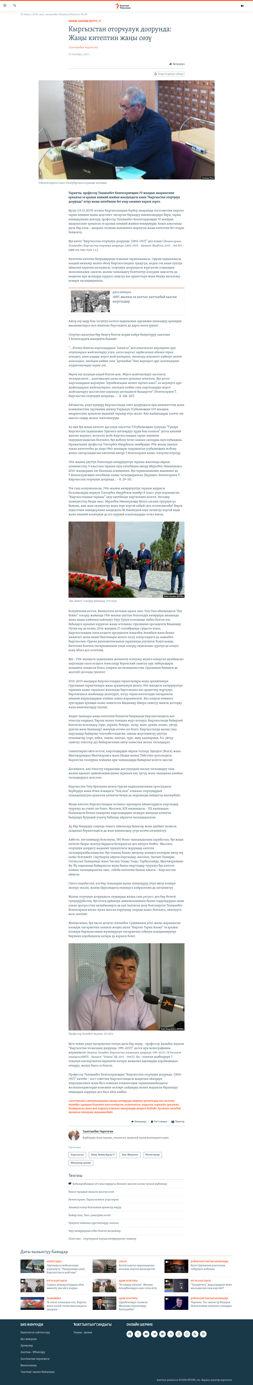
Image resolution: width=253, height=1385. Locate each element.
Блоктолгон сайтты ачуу (35, 1332)
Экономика (54, 1298)
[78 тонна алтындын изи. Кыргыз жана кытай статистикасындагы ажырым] (32, 1303)
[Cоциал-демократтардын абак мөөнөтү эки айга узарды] (32, 1285)
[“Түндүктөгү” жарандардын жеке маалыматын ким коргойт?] (176, 1285)
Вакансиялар (28, 1365)
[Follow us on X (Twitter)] (138, 1334)
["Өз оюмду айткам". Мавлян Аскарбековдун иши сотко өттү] (104, 1285)
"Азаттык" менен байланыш (37, 1372)
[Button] (177, 64)
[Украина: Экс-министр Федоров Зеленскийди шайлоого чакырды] (176, 1303)
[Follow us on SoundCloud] (170, 1334)
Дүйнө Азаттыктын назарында (209, 1261)
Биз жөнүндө (28, 1339)
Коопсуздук (54, 1261)
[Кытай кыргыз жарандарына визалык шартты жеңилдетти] (104, 1266)
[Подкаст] (203, 1334)
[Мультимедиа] (242, 5)
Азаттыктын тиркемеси (35, 1358)
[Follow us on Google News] (162, 1334)
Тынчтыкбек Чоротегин (83, 47)
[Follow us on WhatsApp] (187, 1334)
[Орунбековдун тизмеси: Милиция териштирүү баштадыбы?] (104, 1303)
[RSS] (195, 1334)
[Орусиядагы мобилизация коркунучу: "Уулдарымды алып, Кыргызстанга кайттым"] (32, 1266)
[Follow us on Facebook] (129, 1334)
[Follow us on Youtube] (146, 1334)
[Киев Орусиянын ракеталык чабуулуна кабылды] (176, 1266)
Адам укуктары (128, 1281)
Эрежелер (26, 1345)
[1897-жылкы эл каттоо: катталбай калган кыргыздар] (90, 301)
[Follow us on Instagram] (178, 1334)
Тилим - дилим (82, 1332)
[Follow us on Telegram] (154, 1334)
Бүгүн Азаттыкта (57, 1281)
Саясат (123, 1261)
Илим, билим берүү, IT (84, 21)
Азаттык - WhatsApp (32, 1352)
